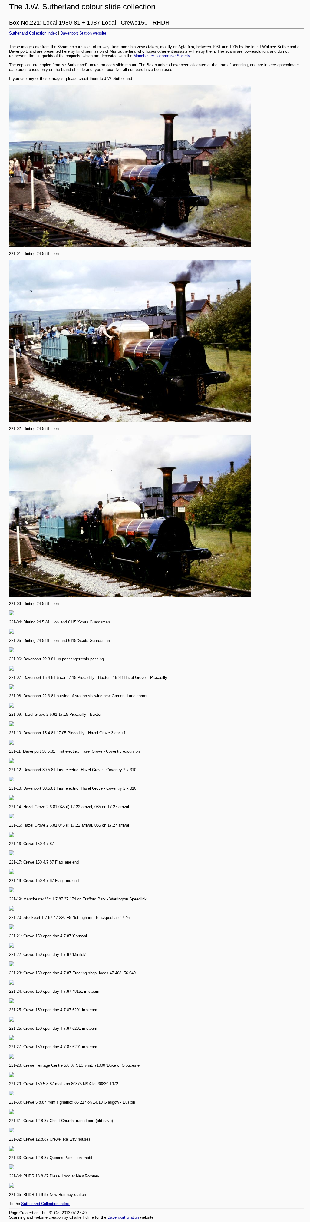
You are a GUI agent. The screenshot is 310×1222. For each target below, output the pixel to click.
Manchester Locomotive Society (162, 56)
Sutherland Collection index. (45, 1203)
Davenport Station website (83, 33)
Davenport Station (123, 1217)
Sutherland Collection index (33, 33)
